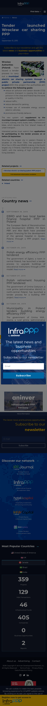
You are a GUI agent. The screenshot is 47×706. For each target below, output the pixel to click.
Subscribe (23, 375)
